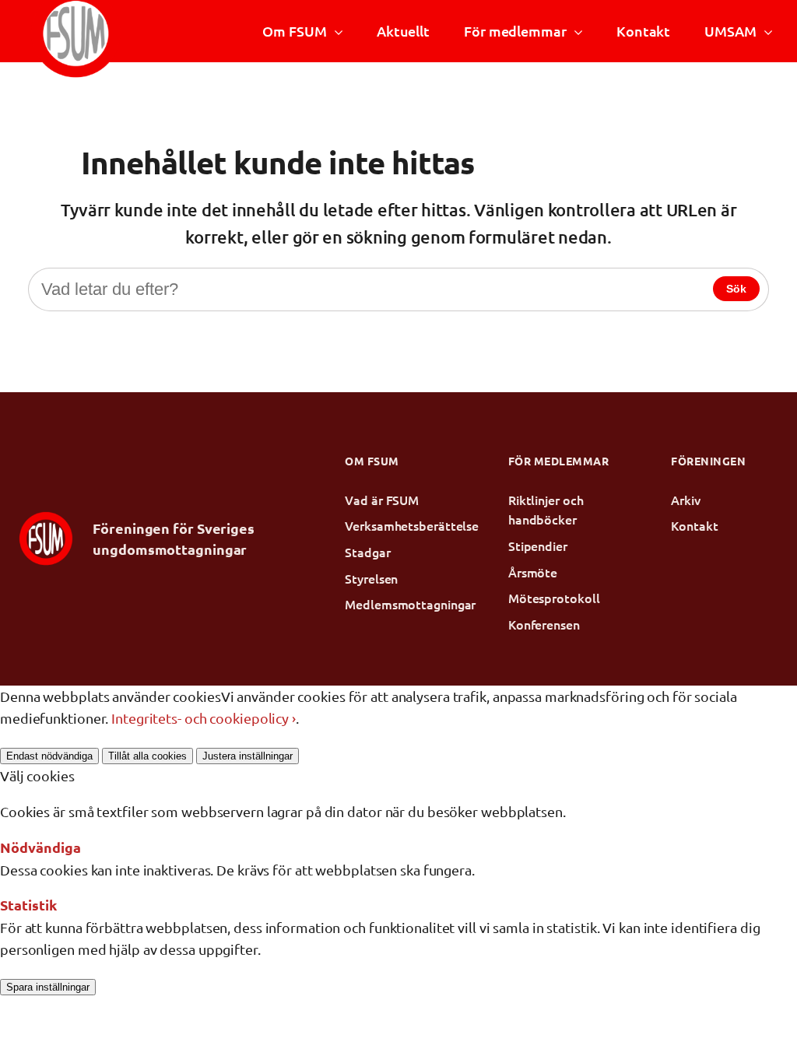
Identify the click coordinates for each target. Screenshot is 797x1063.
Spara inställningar (48, 987)
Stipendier (537, 545)
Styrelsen (371, 578)
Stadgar (367, 551)
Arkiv (685, 499)
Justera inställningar (247, 756)
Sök (736, 288)
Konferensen (544, 624)
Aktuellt (403, 31)
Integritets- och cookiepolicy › (203, 718)
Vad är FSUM (382, 499)
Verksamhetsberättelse (398, 525)
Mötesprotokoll (554, 597)
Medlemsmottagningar (398, 603)
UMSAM (730, 31)
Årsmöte (532, 572)
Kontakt (643, 31)
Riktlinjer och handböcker (546, 509)
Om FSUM (294, 31)
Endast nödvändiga (49, 756)
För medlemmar (515, 31)
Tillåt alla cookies (147, 756)
